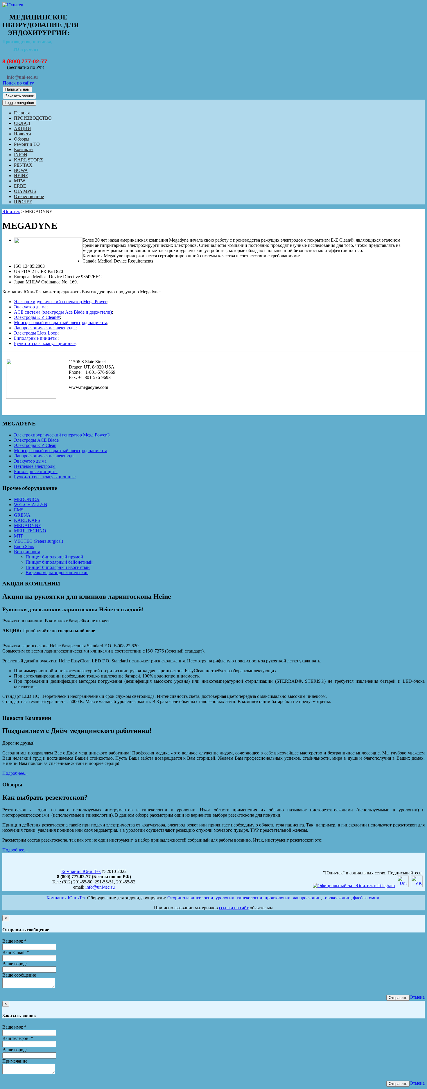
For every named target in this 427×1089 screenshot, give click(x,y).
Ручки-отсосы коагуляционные (45, 343)
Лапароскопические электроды (45, 327)
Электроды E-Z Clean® (37, 317)
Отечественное (29, 196)
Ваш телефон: (17, 1038)
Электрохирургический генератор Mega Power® (62, 434)
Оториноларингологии (190, 897)
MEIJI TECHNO (30, 530)
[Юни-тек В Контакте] (417, 885)
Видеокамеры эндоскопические (57, 572)
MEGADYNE (27, 525)
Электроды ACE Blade (36, 440)
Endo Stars (24, 546)
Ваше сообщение (19, 975)
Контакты (23, 149)
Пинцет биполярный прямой (54, 556)
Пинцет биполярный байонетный (59, 562)
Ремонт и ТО (27, 144)
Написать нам (17, 89)
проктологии (277, 897)
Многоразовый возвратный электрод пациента (60, 322)
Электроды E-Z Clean (35, 445)
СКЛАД (22, 123)
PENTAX (23, 165)
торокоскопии (337, 897)
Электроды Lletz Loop (36, 332)
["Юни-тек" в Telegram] (354, 885)
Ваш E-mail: (15, 952)
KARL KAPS (27, 520)
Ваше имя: (14, 941)
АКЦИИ (22, 128)
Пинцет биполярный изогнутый (58, 567)
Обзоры (21, 138)
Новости (22, 133)
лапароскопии (307, 897)
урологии (225, 897)
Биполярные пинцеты (36, 338)
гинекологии (249, 897)
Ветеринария (27, 551)
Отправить (398, 997)
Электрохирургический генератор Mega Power (60, 301)
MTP (19, 535)
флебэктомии (366, 897)
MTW (19, 180)
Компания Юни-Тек (81, 871)
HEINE (21, 175)
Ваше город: (14, 963)
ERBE (20, 186)
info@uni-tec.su (100, 887)
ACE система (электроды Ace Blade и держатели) (63, 312)
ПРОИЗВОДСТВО (33, 118)
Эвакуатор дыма (30, 306)
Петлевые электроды (34, 466)
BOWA (21, 170)
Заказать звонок (19, 96)
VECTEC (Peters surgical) (38, 541)
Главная (22, 112)
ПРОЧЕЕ (23, 201)
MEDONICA (27, 499)
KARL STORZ (28, 159)
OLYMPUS (25, 191)
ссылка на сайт (234, 907)
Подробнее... (15, 773)
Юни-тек (11, 211)
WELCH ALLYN (30, 504)
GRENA (22, 515)
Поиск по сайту (18, 82)
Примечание (14, 1061)
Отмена (417, 997)
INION (20, 154)
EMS (19, 509)
